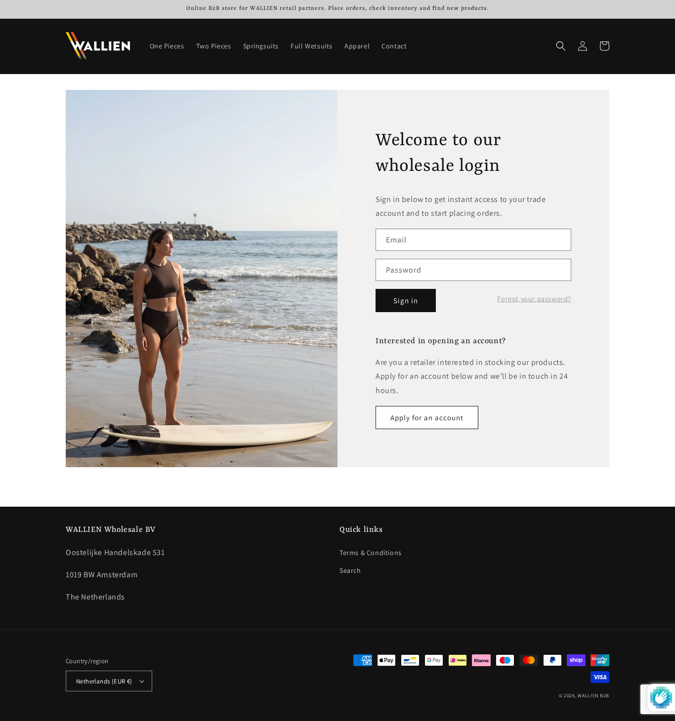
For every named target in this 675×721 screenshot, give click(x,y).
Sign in (405, 300)
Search (350, 570)
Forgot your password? (534, 298)
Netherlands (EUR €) (104, 681)
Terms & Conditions (370, 552)
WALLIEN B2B (593, 695)
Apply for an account (427, 417)
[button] (561, 46)
